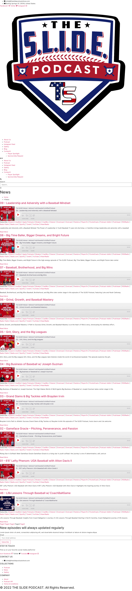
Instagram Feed (9, 144)
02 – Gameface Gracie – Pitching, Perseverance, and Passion (39, 428)
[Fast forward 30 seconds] (34, 216)
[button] (66, 158)
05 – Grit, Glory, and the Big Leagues (23, 332)
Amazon (11, 222)
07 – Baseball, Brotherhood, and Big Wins (26, 267)
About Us (7, 140)
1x (30, 215)
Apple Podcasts (28, 222)
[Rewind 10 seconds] (27, 216)
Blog (5, 149)
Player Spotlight (13, 154)
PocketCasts (94, 222)
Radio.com (14, 224)
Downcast (60, 222)
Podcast (7, 142)
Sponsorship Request (15, 156)
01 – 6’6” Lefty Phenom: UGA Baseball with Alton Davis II (36, 460)
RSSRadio (125, 222)
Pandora (77, 222)
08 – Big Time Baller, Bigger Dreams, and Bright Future (34, 235)
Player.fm (84, 222)
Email (2, 535)
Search (2, 181)
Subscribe (25, 218)
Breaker (38, 222)
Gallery (6, 147)
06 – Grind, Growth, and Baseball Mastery (26, 299)
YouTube (36, 224)
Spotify (22, 224)
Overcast (69, 222)
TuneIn (28, 224)
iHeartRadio (44, 224)
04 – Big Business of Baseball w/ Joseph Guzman (31, 364)
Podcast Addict (105, 222)
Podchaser (117, 222)
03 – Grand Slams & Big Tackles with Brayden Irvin (32, 396)
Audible (18, 222)
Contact (7, 151)
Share (32, 218)
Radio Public (4, 224)
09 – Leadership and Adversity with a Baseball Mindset (35, 203)
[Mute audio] (23, 215)
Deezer (52, 222)
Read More (4, 232)
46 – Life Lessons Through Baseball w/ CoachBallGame (35, 493)
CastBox (46, 222)
